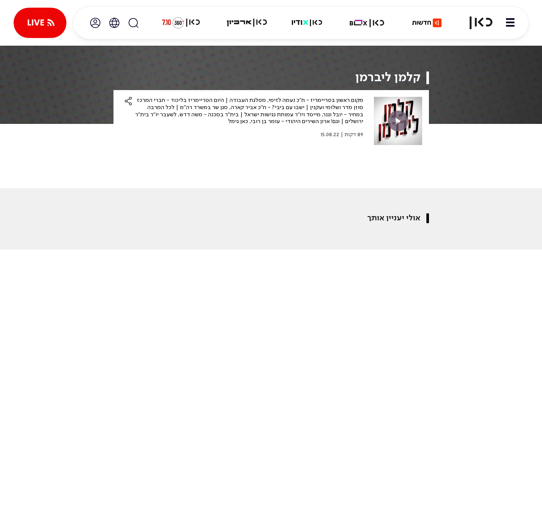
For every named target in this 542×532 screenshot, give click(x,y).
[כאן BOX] (367, 23)
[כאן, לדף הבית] (476, 22)
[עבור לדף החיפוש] (133, 22)
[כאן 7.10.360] (181, 23)
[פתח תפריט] (510, 23)
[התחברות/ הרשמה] (95, 22)
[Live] (40, 23)
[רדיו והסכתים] (307, 23)
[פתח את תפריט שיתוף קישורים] (128, 101)
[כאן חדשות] (426, 23)
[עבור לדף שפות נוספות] (114, 22)
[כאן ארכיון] (247, 23)
